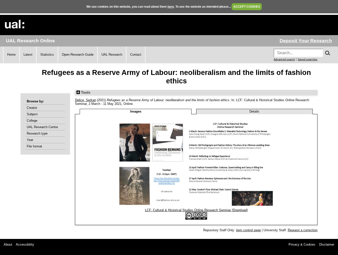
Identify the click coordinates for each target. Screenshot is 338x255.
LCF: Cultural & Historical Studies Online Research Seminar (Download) (196, 210)
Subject (32, 114)
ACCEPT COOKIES (246, 6)
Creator (32, 108)
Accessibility (25, 244)
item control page (248, 230)
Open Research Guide (78, 54)
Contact (135, 54)
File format (34, 146)
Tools (85, 92)
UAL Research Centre (42, 127)
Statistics (47, 54)
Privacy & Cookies (302, 244)
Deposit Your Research (306, 40)
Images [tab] (135, 111)
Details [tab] (254, 111)
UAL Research (111, 54)
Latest (28, 54)
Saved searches (307, 59)
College (32, 120)
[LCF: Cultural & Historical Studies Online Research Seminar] (196, 206)
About (8, 244)
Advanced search (284, 59)
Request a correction (302, 230)
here (171, 6)
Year (30, 140)
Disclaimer (326, 244)
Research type (37, 133)
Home (11, 54)
